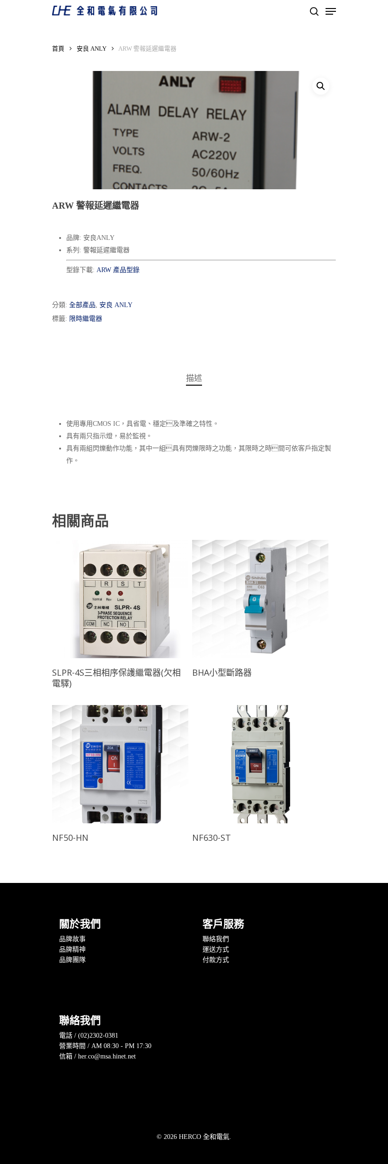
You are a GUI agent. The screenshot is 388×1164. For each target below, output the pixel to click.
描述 (194, 378)
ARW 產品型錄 (118, 269)
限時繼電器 (85, 318)
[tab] (194, 379)
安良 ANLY (91, 48)
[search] (314, 11)
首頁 (58, 48)
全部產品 (82, 305)
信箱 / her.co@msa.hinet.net (97, 1056)
